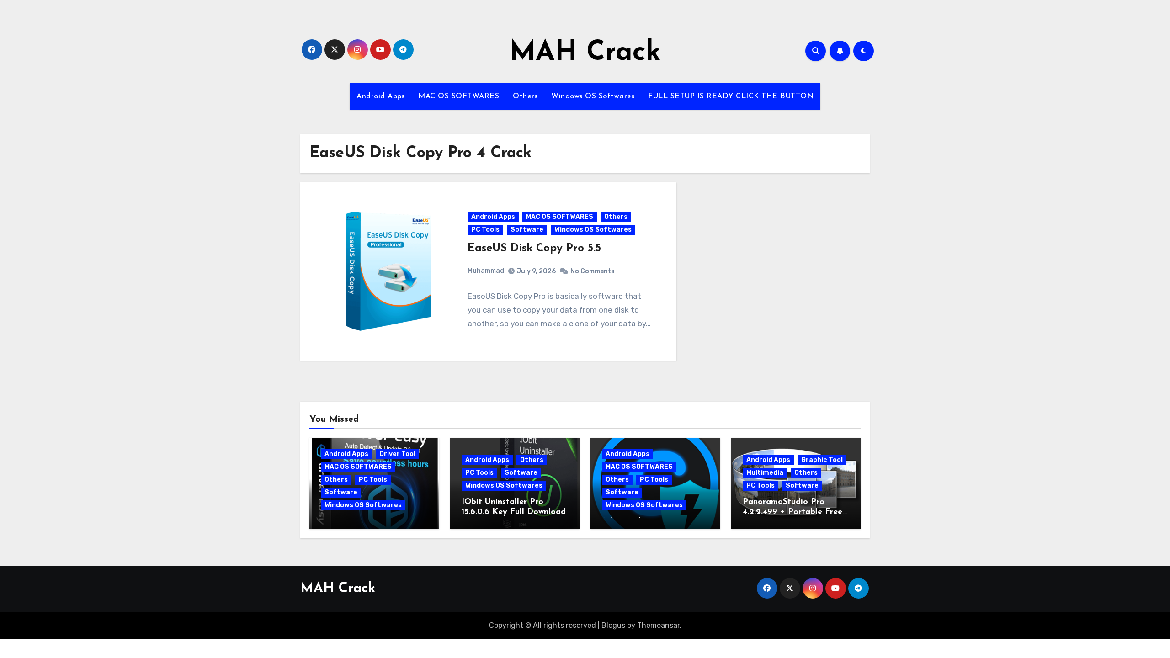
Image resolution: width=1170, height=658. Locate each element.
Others (525, 96)
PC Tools (485, 229)
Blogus (613, 625)
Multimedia (764, 473)
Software (527, 229)
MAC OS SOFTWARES (458, 96)
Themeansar (658, 625)
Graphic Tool (822, 460)
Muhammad (486, 271)
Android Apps (380, 96)
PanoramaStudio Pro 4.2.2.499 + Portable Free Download (792, 512)
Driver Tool (397, 454)
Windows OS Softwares (592, 96)
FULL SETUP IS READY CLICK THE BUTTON (731, 96)
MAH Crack (585, 53)
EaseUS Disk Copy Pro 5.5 (534, 248)
